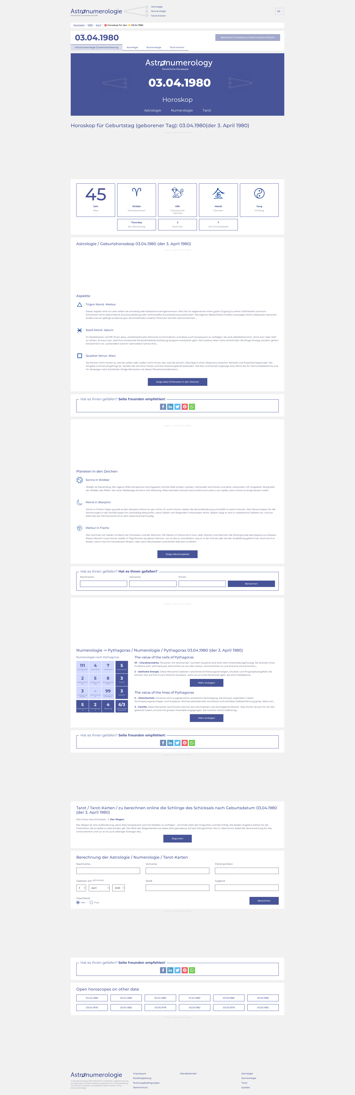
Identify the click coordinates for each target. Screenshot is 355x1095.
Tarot (244, 1083)
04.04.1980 (92, 998)
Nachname (87, 577)
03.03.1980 (263, 998)
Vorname (135, 577)
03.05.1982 (194, 1007)
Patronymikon (224, 864)
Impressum (139, 1073)
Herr (83, 902)
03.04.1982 (126, 1007)
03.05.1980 (229, 998)
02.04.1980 (126, 998)
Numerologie (158, 11)
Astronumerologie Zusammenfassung (96, 47)
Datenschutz (140, 1087)
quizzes (245, 1087)
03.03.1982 (263, 1007)
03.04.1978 (92, 1007)
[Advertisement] (177, 154)
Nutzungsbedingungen (146, 1083)
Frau (96, 902)
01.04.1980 (194, 998)
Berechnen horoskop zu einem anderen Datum (248, 37)
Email (182, 577)
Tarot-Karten (158, 15)
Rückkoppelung (142, 1078)
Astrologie (157, 6)
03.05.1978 (160, 1007)
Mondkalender (188, 1073)
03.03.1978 (229, 1007)
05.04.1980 (160, 998)
